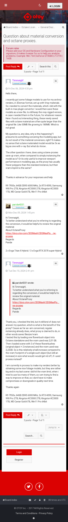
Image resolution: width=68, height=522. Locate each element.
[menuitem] (40, 5)
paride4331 (18, 204)
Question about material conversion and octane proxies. (33, 38)
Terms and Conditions (26, 513)
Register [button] (19, 459)
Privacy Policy (46, 513)
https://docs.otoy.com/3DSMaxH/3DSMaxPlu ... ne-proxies (31, 235)
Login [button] (19, 452)
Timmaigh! (18, 80)
